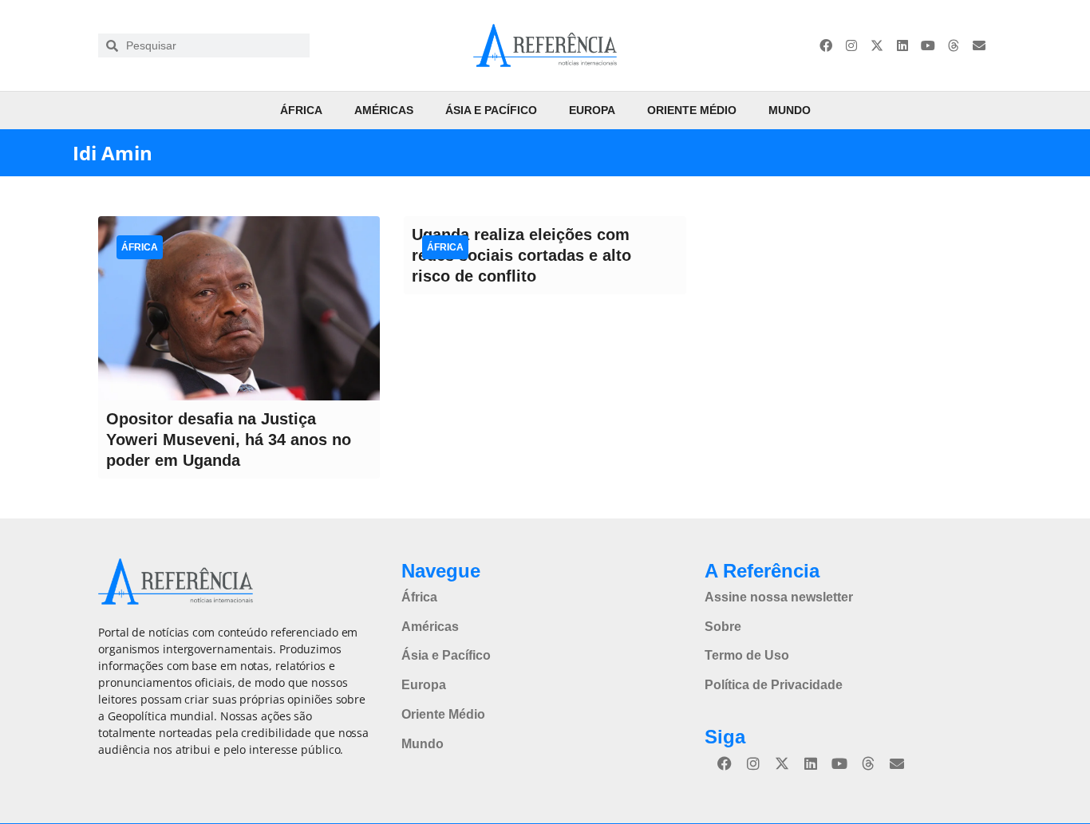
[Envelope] (979, 45)
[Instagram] (851, 45)
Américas (383, 110)
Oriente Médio (692, 110)
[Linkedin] (902, 45)
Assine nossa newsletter (779, 597)
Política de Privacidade (774, 685)
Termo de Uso (747, 655)
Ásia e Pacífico (491, 110)
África (301, 110)
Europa (592, 110)
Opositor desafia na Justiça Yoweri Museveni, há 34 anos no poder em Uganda (228, 439)
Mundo (789, 110)
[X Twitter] (877, 45)
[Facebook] (826, 45)
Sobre (723, 626)
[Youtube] (928, 45)
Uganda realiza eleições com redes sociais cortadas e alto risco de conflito (521, 255)
